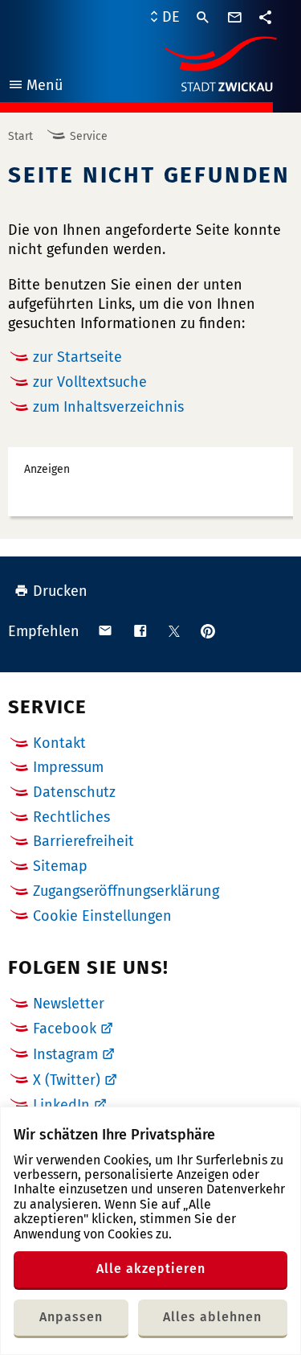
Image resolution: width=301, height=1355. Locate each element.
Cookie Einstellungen (102, 916)
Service (89, 136)
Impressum (68, 767)
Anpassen (71, 1316)
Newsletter (68, 1003)
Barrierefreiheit (83, 841)
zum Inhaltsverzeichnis (108, 407)
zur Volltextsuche (90, 382)
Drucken (60, 591)
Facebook (64, 1028)
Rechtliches (71, 817)
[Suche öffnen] (203, 17)
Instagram (65, 1054)
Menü (35, 87)
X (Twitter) (66, 1080)
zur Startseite (77, 357)
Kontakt (59, 743)
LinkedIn (61, 1105)
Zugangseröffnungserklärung (126, 891)
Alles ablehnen (212, 1316)
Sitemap (60, 866)
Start (20, 136)
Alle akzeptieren (150, 1268)
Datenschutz (74, 792)
